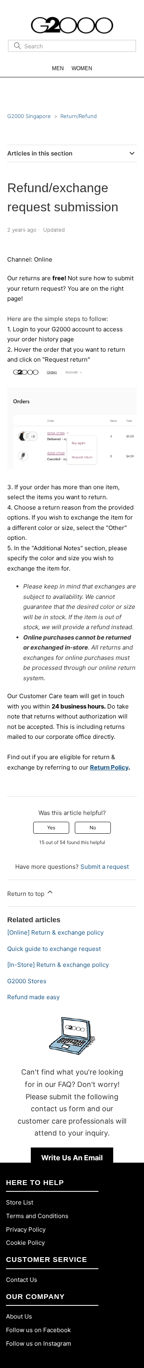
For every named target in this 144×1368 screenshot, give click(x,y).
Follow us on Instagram (38, 1343)
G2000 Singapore (29, 116)
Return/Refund (78, 116)
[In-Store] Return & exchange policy (58, 964)
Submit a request (104, 866)
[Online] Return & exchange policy (55, 932)
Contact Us (21, 1279)
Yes (51, 828)
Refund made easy (33, 997)
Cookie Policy (25, 1242)
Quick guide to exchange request (54, 949)
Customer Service (46, 1260)
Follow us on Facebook (38, 1330)
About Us (19, 1316)
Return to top (26, 894)
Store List (19, 1202)
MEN (58, 68)
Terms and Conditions (37, 1216)
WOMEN (82, 68)
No (93, 828)
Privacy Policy (26, 1229)
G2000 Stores (26, 981)
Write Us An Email (72, 1157)
